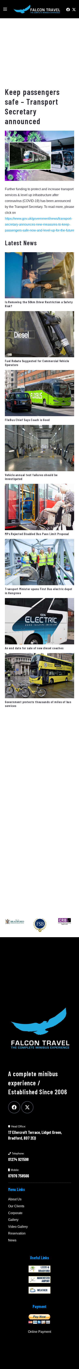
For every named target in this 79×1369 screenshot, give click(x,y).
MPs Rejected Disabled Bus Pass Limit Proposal (37, 534)
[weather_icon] (39, 1290)
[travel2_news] (39, 1269)
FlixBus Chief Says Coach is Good (27, 420)
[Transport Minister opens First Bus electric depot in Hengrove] (39, 542)
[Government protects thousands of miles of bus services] (39, 656)
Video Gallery (18, 1226)
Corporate (15, 1213)
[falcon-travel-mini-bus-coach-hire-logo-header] (37, 9)
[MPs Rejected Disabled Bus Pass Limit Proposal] (39, 487)
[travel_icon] (39, 1279)
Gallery (13, 1219)
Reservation (17, 1233)
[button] (5, 9)
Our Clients (16, 1206)
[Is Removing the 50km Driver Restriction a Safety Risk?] (39, 255)
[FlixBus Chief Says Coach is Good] (39, 373)
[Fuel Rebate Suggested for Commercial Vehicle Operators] (39, 314)
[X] (74, 9)
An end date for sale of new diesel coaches (34, 648)
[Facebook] (68, 9)
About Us (14, 1199)
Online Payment (39, 1331)
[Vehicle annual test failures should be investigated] (39, 428)
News (12, 1240)
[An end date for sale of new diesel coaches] (39, 601)
